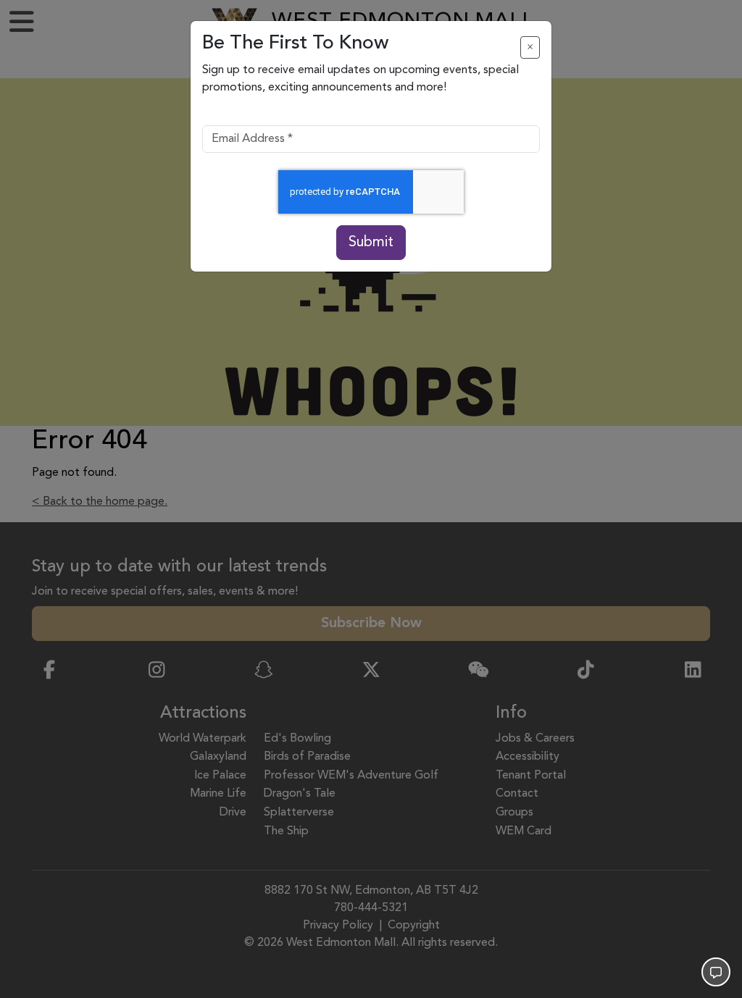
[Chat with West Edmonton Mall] (715, 971)
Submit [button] (371, 242)
